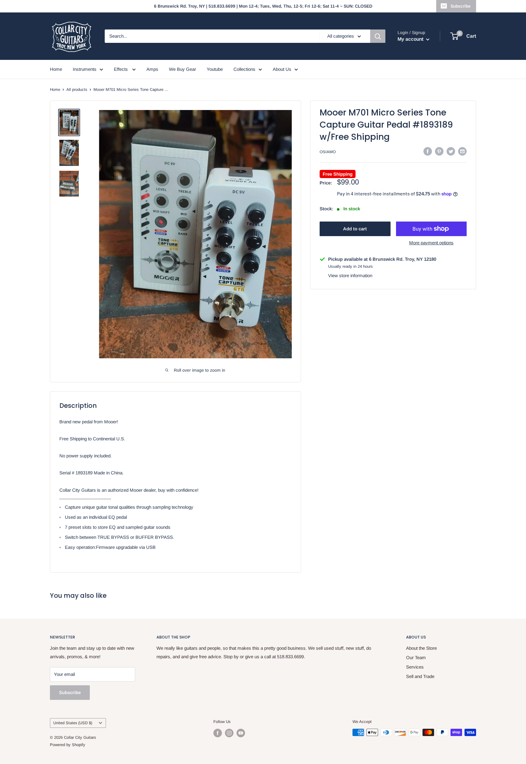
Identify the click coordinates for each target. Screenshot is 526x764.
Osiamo (328, 152)
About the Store (421, 648)
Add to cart (355, 228)
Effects (121, 69)
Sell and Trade (420, 676)
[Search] (377, 36)
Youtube (215, 69)
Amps (152, 69)
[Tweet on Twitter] (451, 151)
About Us (282, 69)
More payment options (431, 242)
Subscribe (461, 6)
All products (76, 89)
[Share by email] (462, 151)
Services (415, 666)
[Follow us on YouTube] (241, 733)
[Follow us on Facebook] (217, 733)
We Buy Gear (182, 69)
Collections (244, 69)
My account (411, 39)
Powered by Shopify (67, 744)
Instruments (84, 69)
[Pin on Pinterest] (439, 151)
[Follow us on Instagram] (229, 733)
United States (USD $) (72, 723)
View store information (350, 275)
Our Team (416, 657)
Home (56, 69)
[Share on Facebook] (427, 151)
